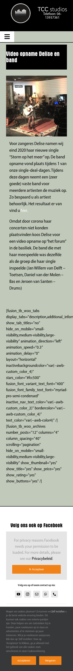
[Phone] (54, 594)
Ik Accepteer (36, 569)
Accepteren (23, 660)
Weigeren (50, 660)
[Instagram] (27, 594)
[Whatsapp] (45, 594)
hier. (24, 210)
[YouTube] (18, 594)
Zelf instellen (58, 611)
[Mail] (36, 594)
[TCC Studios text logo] (21, 5)
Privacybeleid (42, 559)
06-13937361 (53, 16)
